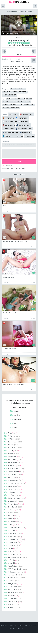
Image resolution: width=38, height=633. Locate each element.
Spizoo (11, 525)
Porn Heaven (9, 129)
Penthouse (12, 436)
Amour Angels (13, 501)
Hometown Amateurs (15, 557)
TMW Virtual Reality (15, 569)
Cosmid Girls (12, 486)
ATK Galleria (13, 474)
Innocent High (13, 575)
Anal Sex (14, 89)
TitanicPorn (9, 136)
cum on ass (15, 108)
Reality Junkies (13, 593)
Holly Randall (13, 507)
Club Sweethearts (14, 528)
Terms (20, 625)
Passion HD (12, 545)
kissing (29, 99)
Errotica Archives (14, 539)
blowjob (27, 102)
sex (20, 105)
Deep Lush (12, 590)
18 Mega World (13, 480)
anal (32, 105)
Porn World (12, 495)
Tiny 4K (11, 548)
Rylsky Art (12, 551)
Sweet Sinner (13, 536)
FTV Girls (12, 439)
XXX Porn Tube (23, 118)
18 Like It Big (12, 599)
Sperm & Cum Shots (10, 95)
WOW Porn (12, 607)
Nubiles (11, 445)
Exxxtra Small (13, 542)
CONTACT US (13, 625)
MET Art (11, 454)
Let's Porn (24, 121)
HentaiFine (15, 114)
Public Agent (12, 492)
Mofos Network (13, 566)
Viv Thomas (12, 522)
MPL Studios (13, 448)
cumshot (6, 108)
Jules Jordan (12, 460)
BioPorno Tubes (24, 125)
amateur (10, 99)
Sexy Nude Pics (28, 114)
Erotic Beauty (13, 457)
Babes (19, 2)
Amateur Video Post (25, 129)
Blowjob (22, 89)
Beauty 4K (11, 563)
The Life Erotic (13, 504)
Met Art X (11, 516)
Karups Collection (14, 483)
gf (13, 102)
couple (17, 99)
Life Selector (12, 489)
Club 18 (11, 513)
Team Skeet (12, 477)
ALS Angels (12, 531)
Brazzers (11, 519)
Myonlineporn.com (11, 132)
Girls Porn (23, 92)
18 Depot (11, 581)
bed (23, 99)
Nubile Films (13, 442)
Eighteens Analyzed (19, 40)
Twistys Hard (12, 584)
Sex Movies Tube (11, 121)
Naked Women (10, 125)
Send (19, 161)
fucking (26, 105)
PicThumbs (30, 136)
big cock (19, 102)
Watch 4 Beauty (14, 468)
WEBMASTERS (4, 625)
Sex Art (11, 451)
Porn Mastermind (14, 578)
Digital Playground (14, 498)
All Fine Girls (13, 533)
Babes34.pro (26, 132)
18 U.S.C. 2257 (32, 625)
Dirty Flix (11, 596)
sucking (5, 105)
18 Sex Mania (13, 587)
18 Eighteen (12, 554)
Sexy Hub (11, 604)
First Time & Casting (10, 92)
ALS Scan (12, 510)
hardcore (13, 105)
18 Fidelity (11, 560)
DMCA (25, 625)
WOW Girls (12, 465)
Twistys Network (14, 471)
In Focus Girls (13, 601)
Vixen (10, 433)
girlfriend (6, 102)
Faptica (20, 136)
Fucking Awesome (14, 572)
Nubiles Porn (13, 463)
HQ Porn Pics (9, 118)
